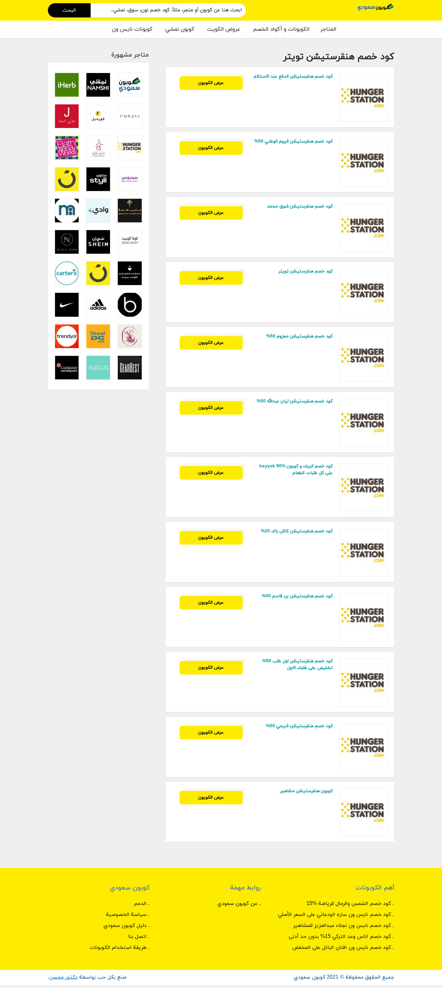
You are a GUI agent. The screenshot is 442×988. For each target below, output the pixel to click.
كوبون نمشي (179, 29)
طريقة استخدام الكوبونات (118, 947)
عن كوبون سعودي (237, 903)
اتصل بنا (137, 936)
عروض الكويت (223, 29)
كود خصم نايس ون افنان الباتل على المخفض (341, 947)
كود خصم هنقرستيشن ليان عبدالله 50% (295, 401)
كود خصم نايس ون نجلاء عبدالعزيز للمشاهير (342, 925)
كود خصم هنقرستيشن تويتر (306, 271)
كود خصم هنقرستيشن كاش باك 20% (297, 531)
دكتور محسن (63, 977)
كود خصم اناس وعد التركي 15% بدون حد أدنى (340, 936)
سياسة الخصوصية (126, 914)
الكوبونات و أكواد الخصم (281, 29)
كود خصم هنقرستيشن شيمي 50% (299, 726)
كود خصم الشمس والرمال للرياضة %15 (348, 903)
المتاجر (328, 29)
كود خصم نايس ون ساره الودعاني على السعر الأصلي (334, 914)
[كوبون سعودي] (375, 7)
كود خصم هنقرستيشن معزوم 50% (299, 336)
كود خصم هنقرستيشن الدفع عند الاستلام (293, 76)
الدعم (140, 903)
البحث (69, 10)
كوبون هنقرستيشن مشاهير (306, 791)
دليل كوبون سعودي (125, 925)
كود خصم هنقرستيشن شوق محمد (300, 206)
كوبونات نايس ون (132, 29)
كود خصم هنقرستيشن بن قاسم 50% (297, 596)
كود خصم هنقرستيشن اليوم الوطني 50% (293, 141)
